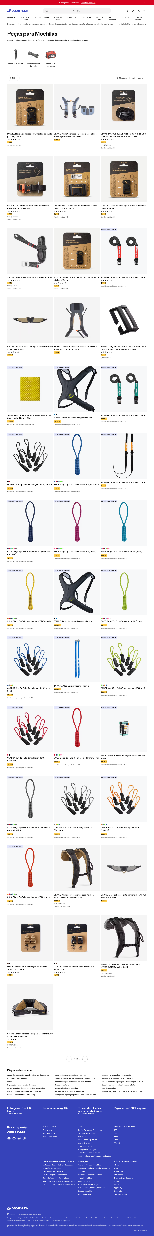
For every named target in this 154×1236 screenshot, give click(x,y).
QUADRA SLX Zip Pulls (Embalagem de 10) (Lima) (123, 688)
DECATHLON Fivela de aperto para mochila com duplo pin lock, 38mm (75, 206)
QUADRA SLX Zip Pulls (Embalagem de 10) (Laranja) (120, 828)
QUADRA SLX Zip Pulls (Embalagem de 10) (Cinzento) (73, 828)
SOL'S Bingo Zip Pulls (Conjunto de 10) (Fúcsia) (75, 551)
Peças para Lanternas (50, 65)
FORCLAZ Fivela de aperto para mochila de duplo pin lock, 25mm (29, 135)
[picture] (30, 107)
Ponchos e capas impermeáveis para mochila (73, 1082)
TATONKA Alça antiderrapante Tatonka (71, 686)
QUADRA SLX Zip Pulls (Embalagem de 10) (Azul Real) (28, 689)
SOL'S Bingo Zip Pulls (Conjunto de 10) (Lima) (121, 621)
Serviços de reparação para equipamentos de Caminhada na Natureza (83, 1095)
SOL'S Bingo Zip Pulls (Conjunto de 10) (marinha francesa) (28, 552)
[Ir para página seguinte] (85, 1058)
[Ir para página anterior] (69, 1058)
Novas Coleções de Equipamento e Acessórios (26, 1088)
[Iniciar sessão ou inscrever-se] (138, 11)
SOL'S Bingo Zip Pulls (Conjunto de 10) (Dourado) (29, 621)
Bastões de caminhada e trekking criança (71, 1091)
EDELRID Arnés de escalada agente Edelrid (73, 418)
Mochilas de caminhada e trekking (21, 1095)
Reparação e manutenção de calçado (117, 1078)
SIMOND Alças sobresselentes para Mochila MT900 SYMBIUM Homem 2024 (74, 896)
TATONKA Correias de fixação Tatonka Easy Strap (123, 277)
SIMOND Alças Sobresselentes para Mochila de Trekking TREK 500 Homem (75, 347)
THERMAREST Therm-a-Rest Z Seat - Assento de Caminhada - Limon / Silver (29, 416)
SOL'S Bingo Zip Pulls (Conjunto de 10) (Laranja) (28, 897)
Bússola (10, 1082)
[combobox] (139, 78)
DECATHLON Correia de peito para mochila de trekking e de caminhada (28, 206)
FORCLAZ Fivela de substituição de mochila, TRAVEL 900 (74, 968)
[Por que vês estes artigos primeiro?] (117, 78)
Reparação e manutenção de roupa (21, 1085)
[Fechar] (145, 3)
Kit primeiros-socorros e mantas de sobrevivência (75, 1078)
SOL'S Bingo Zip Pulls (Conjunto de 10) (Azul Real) (76, 484)
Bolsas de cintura (62, 1085)
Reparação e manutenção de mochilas (70, 1075)
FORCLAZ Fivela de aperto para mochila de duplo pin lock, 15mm (76, 278)
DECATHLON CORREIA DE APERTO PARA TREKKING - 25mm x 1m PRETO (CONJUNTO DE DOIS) (123, 135)
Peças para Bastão (15, 64)
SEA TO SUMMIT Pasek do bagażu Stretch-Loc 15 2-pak (123, 756)
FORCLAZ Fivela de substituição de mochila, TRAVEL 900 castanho (27, 968)
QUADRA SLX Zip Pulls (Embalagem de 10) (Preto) (29, 484)
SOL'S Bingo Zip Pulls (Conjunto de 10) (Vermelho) (76, 758)
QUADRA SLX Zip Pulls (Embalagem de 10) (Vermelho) (26, 759)
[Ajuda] (133, 11)
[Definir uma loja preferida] (128, 11)
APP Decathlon (112, 18)
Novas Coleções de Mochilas (66, 1088)
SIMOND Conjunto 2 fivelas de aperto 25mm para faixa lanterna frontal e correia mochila (123, 347)
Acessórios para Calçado (33, 65)
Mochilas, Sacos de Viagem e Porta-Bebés (24, 1091)
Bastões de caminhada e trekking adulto (118, 1085)
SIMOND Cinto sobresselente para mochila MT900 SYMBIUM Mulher (123, 896)
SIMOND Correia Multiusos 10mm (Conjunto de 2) (29, 277)
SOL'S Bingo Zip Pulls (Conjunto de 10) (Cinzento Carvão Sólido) (29, 828)
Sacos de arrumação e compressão (116, 1075)
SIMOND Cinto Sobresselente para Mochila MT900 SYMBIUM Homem (30, 347)
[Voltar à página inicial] (17, 10)
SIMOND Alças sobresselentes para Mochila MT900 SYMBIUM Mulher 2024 (120, 965)
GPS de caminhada (109, 1088)
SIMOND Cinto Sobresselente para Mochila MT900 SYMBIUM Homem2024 (30, 1035)
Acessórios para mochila (17, 1078)
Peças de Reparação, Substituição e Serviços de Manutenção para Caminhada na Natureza (44, 1075)
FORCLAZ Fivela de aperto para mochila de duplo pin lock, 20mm (123, 206)
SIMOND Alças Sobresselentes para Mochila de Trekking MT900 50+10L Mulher (75, 135)
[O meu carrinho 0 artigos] (144, 11)
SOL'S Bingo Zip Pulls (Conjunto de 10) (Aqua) (121, 551)
